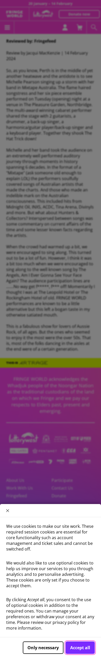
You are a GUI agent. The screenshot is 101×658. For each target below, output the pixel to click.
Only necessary (43, 648)
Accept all (80, 648)
